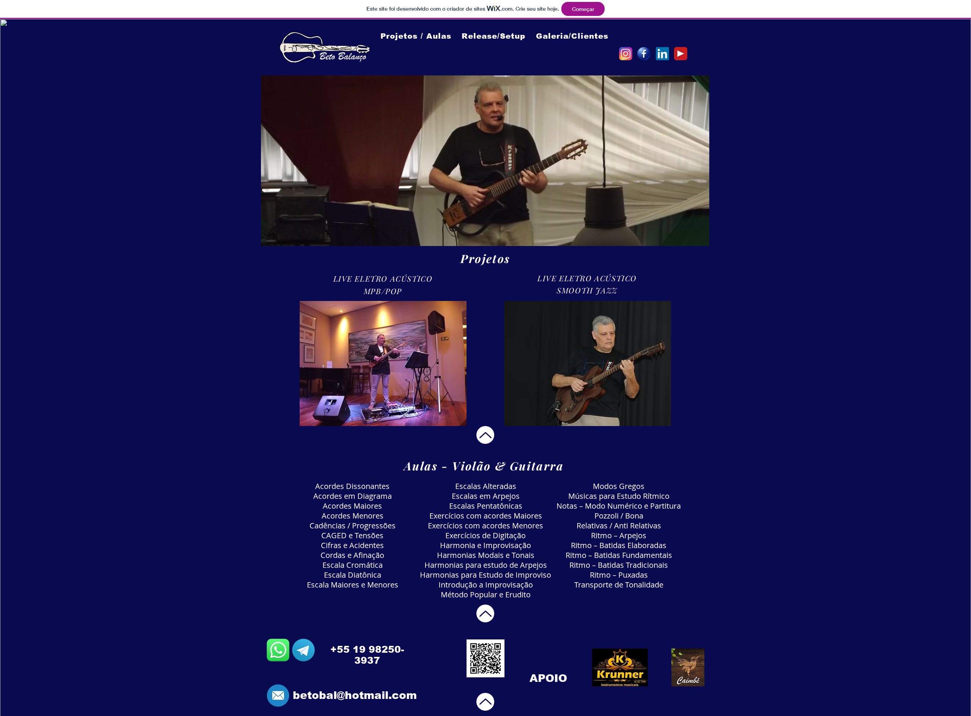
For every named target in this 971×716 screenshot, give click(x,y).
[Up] (485, 435)
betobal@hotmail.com (355, 695)
